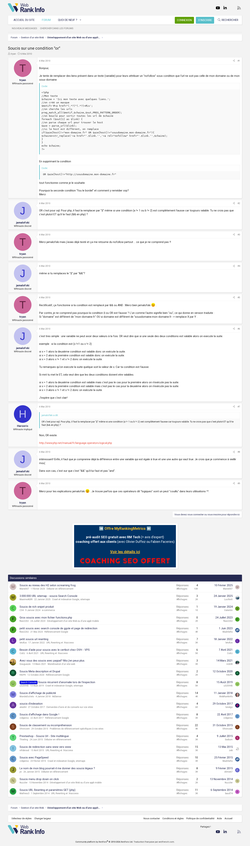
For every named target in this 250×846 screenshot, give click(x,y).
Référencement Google (56, 632)
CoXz (22, 653)
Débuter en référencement (60, 589)
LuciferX (228, 599)
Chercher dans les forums (56, 28)
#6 (239, 329)
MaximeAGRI (26, 599)
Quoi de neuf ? (67, 20)
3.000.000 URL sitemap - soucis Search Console (48, 596)
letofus (23, 642)
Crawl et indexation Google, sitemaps (71, 599)
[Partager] (234, 61)
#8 (239, 452)
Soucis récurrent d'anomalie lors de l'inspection (66, 682)
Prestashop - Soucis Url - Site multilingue (44, 736)
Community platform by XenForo (104, 842)
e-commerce (48, 610)
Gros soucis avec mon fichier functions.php (46, 617)
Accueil (228, 818)
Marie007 (24, 589)
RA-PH (23, 675)
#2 (239, 203)
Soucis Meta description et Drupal (40, 671)
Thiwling (24, 739)
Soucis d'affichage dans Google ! (39, 714)
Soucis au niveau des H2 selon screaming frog (48, 585)
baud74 (229, 793)
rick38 (229, 664)
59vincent (25, 728)
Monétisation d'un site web (61, 664)
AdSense (56, 696)
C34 (22, 610)
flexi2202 (24, 621)
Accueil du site (24, 20)
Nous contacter (151, 818)
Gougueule (25, 664)
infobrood (24, 750)
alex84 (23, 707)
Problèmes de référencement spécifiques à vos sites (76, 728)
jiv (21, 772)
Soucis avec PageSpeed (34, 757)
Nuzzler (23, 782)
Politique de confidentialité (200, 818)
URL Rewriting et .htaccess (60, 642)
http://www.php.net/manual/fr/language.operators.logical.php (75, 443)
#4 (239, 266)
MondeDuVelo (27, 696)
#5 (239, 297)
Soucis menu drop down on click (39, 779)
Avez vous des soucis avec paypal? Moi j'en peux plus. (52, 660)
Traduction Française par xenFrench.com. (154, 842)
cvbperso (24, 718)
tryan (13, 53)
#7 (239, 406)
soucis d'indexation (31, 703)
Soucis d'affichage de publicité (38, 693)
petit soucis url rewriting (34, 639)
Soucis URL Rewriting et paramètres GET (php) (47, 790)
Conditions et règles (173, 818)
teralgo (229, 707)
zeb (231, 750)
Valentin (228, 610)
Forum (46, 20)
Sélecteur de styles (21, 818)
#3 (239, 234)
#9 (239, 483)
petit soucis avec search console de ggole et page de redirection (58, 628)
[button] (80, 20)
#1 (239, 61)
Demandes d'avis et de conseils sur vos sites (69, 707)
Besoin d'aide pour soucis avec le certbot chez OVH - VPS (55, 649)
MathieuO (24, 793)
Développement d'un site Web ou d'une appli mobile (73, 621)
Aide (219, 818)
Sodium (229, 739)
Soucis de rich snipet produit (37, 606)
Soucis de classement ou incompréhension (46, 725)
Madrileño (228, 632)
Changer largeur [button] (42, 818)
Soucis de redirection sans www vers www (45, 747)
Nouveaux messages (24, 28)
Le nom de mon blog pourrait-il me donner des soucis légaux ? (57, 768)
